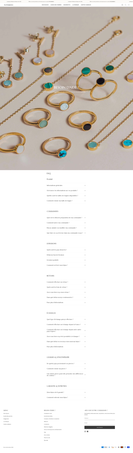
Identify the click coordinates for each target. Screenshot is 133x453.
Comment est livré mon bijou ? (57, 265)
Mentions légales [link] (48, 427)
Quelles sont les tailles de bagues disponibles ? (62, 196)
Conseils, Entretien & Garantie (51, 418)
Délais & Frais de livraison (55, 255)
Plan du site (47, 437)
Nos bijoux (6, 413)
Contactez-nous (48, 413)
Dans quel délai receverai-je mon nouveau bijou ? (63, 341)
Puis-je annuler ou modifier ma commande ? (62, 228)
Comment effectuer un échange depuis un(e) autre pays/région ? (64, 330)
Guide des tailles (48, 416)
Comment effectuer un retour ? (57, 282)
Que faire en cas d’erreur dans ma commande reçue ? (65, 233)
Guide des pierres (7, 416)
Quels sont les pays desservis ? (57, 250)
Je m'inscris (100, 427)
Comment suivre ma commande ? (58, 223)
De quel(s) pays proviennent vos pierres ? (60, 363)
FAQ (45, 432)
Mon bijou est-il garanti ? (55, 392)
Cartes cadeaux (7, 424)
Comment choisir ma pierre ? (56, 369)
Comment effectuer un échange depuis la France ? (64, 324)
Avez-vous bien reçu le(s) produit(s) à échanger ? (63, 336)
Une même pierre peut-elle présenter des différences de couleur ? (65, 374)
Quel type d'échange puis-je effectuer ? (60, 319)
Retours (46, 421)
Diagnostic (6, 418)
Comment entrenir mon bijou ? (57, 397)
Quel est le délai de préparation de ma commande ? (64, 218)
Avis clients (47, 435)
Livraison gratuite (53, 260)
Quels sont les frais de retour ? (57, 287)
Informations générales (54, 185)
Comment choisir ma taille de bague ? (59, 201)
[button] (45, 5)
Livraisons (46, 424)
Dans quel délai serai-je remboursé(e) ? (60, 297)
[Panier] (128, 5)
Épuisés (46, 440)
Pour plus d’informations (55, 302)
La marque (6, 421)
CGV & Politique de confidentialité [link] (52, 429)
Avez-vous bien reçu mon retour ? (58, 292)
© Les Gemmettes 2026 (8, 447)
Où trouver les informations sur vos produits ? (62, 190)
